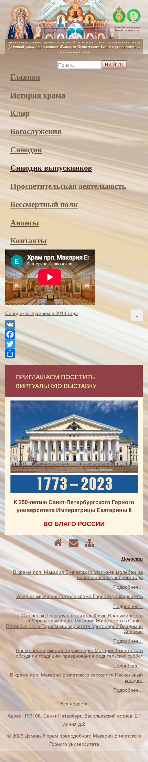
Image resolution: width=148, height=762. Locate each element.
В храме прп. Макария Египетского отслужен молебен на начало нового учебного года (78, 574)
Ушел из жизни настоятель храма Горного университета (79, 596)
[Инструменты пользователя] (137, 315)
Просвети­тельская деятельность (68, 186)
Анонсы (24, 222)
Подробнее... (128, 587)
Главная (25, 76)
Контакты (28, 240)
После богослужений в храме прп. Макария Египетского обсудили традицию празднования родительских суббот (79, 653)
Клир (20, 113)
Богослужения (35, 131)
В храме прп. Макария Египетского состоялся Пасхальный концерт (76, 677)
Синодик (26, 149)
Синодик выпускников (51, 167)
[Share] (74, 353)
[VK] (74, 324)
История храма (37, 95)
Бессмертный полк (44, 204)
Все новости (74, 704)
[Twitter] (74, 344)
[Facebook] (74, 334)
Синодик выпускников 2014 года (41, 312)
